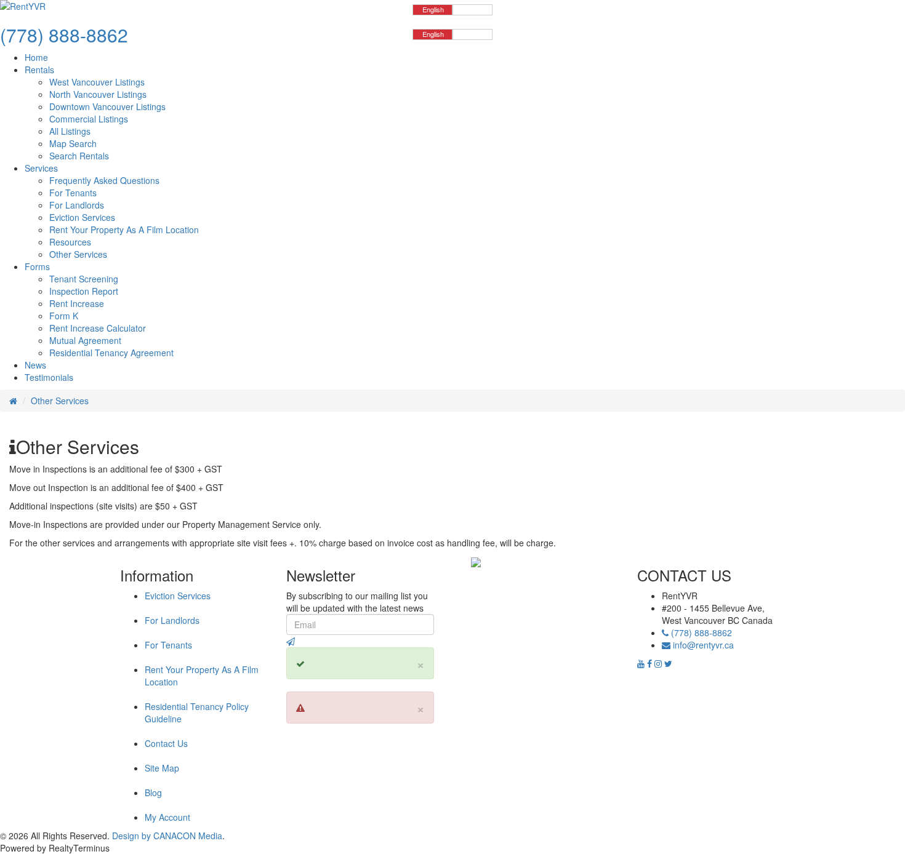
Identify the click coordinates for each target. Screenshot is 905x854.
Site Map (162, 768)
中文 (473, 9)
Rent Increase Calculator (97, 328)
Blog (153, 792)
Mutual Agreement (85, 340)
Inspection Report (83, 291)
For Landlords (76, 205)
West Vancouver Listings (97, 82)
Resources (70, 242)
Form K (63, 315)
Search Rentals (79, 156)
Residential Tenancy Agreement (111, 352)
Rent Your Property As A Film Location (124, 229)
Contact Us (166, 743)
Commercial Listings (88, 119)
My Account (167, 817)
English (433, 9)
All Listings (69, 131)
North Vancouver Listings (98, 94)
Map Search (73, 143)
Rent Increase (76, 303)
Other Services (78, 254)
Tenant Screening (83, 279)
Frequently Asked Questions (104, 180)
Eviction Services (82, 217)
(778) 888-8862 (700, 632)
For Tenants (73, 192)
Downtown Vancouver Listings (107, 106)
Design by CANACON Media (167, 835)
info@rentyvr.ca (703, 645)
